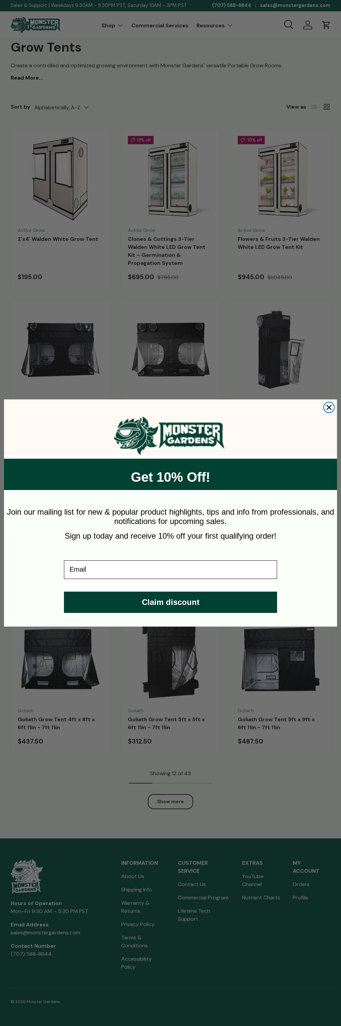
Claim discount (170, 602)
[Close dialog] (329, 407)
